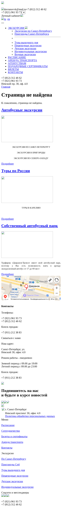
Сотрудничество (10, 430)
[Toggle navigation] (2, 22)
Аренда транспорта (12, 442)
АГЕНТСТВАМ (17, 63)
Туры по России (15, 171)
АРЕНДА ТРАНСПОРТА (22, 60)
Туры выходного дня (26, 42)
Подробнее (7, 163)
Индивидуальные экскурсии (31, 51)
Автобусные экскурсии (21, 110)
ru (5, 19)
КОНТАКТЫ (15, 72)
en (8, 19)
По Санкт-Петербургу (13, 458)
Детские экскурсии (25, 48)
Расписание (8, 425)
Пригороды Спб (10, 464)
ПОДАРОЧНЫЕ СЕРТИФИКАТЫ (28, 66)
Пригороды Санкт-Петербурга (32, 34)
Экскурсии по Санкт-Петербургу (33, 31)
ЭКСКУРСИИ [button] (16, 28)
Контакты (6, 447)
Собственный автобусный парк (29, 226)
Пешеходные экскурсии (28, 45)
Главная (5, 86)
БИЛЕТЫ (13, 69)
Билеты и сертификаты (14, 436)
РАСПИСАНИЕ (17, 57)
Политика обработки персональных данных (30, 416)
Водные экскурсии (25, 54)
